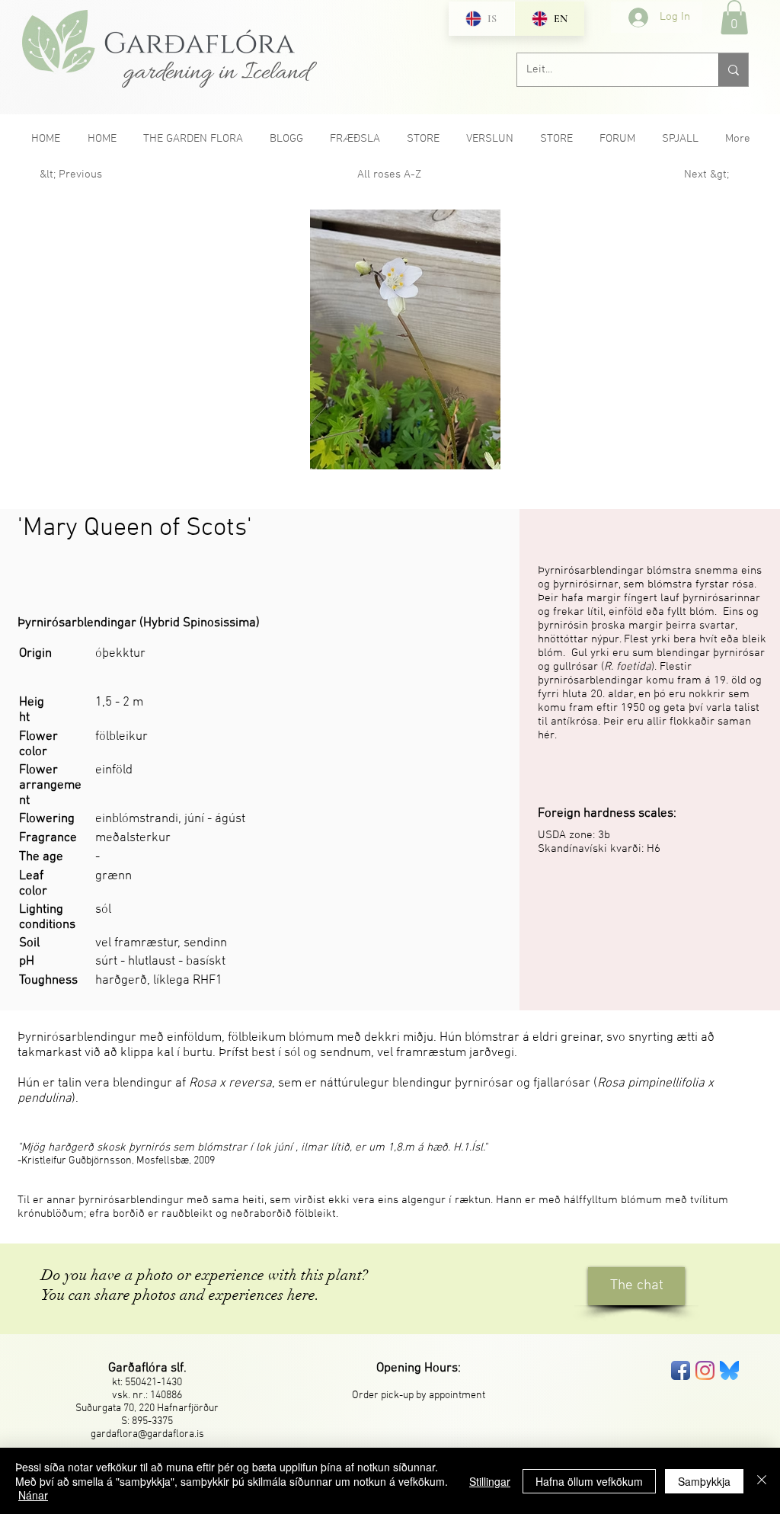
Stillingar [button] (489, 1481)
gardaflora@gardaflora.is (147, 1434)
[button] (734, 17)
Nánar (33, 1495)
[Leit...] (733, 69)
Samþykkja (704, 1481)
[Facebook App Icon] (680, 1370)
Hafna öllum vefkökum (589, 1481)
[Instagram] (704, 1370)
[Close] (762, 1481)
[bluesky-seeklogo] (729, 1370)
